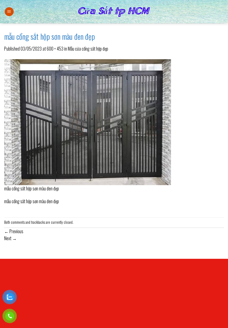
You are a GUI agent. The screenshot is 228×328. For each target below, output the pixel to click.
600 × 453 (55, 48)
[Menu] (9, 11)
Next (10, 238)
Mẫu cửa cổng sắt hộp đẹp (88, 48)
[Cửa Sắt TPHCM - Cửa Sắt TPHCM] (114, 11)
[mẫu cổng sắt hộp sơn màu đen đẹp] (87, 121)
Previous (13, 231)
